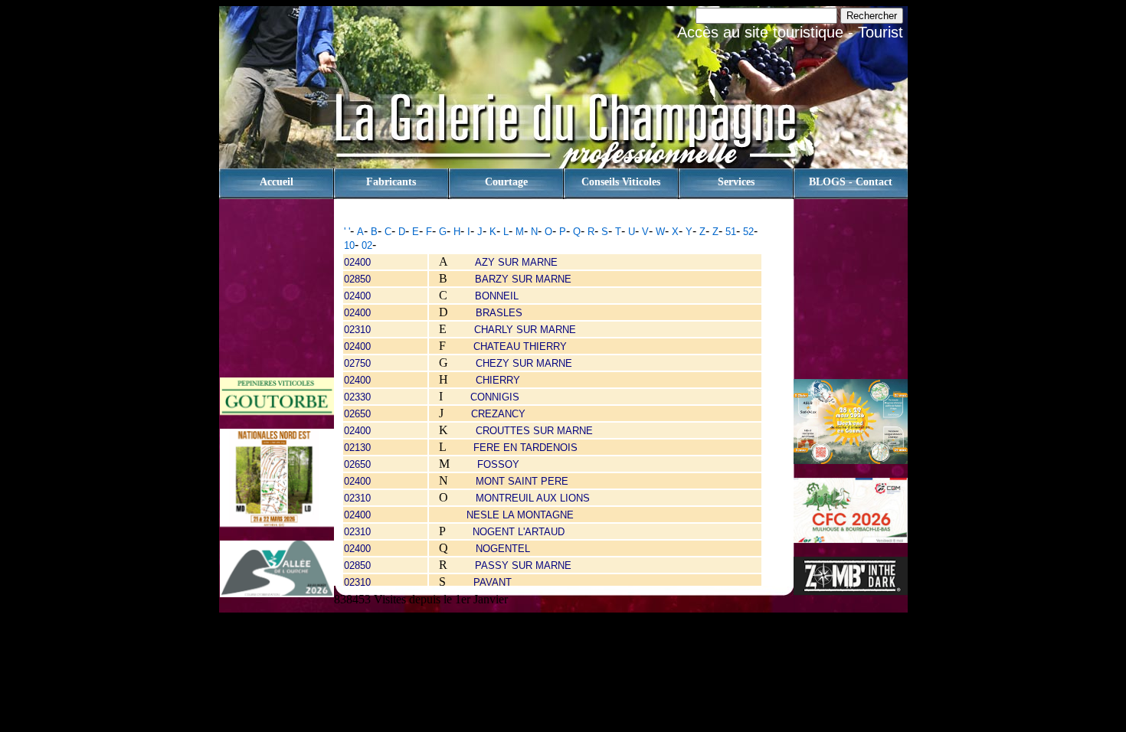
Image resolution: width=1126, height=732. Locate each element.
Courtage (506, 182)
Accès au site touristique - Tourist (790, 32)
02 (367, 245)
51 (730, 231)
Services (736, 182)
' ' (347, 231)
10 (349, 245)
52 (748, 231)
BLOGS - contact (850, 182)
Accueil (276, 182)
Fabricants (391, 182)
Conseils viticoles (620, 182)
